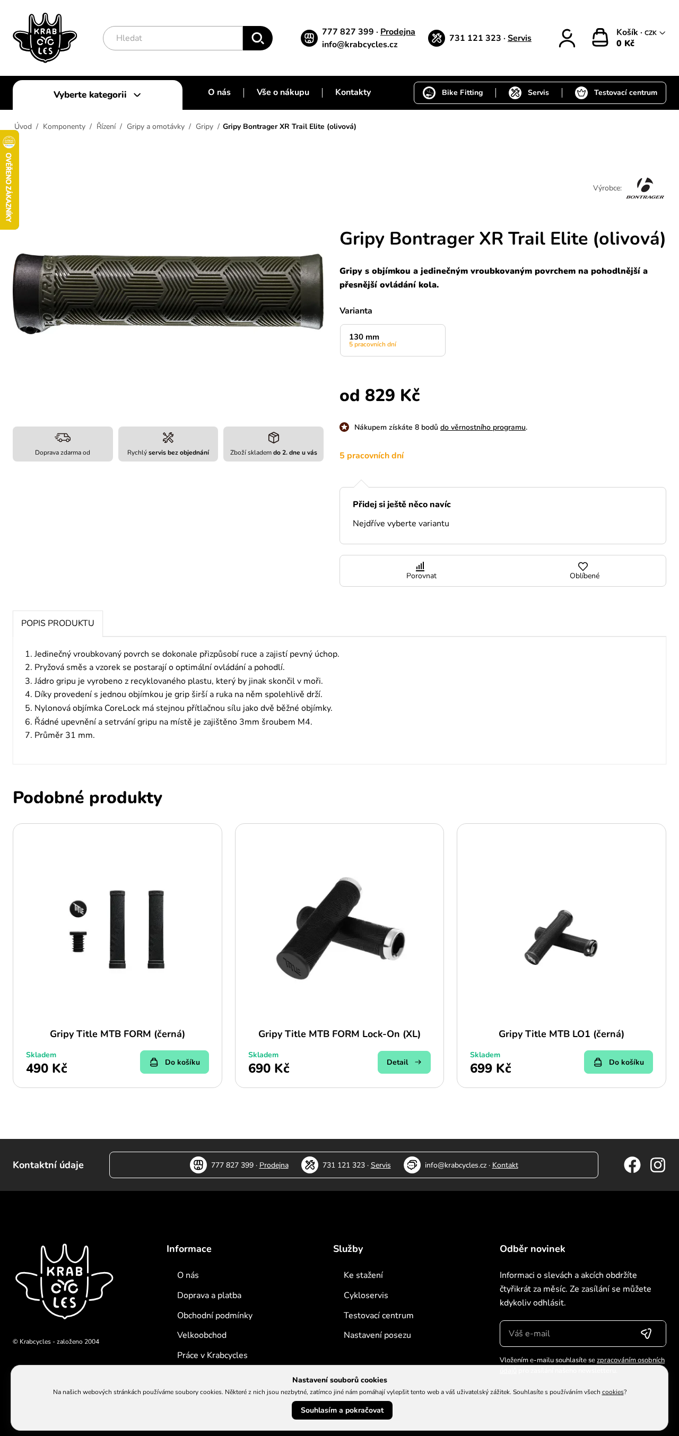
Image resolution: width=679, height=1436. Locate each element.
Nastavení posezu (377, 1335)
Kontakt (505, 1165)
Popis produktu (57, 623)
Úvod (23, 126)
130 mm (372, 340)
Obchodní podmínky (215, 1315)
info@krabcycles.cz (360, 44)
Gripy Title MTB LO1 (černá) (561, 1034)
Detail (397, 1062)
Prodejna (397, 32)
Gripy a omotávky (156, 126)
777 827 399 (349, 32)
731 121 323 (476, 38)
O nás (219, 92)
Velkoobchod (202, 1335)
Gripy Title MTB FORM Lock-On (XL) (339, 1034)
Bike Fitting (462, 93)
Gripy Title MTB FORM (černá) (117, 1034)
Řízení (106, 126)
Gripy (204, 126)
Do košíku (182, 1062)
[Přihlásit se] (646, 1333)
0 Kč (625, 43)
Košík (628, 32)
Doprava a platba (209, 1295)
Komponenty (64, 126)
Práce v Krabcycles (212, 1355)
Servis (520, 38)
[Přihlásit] (567, 38)
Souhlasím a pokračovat (342, 1410)
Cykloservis (366, 1295)
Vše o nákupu (283, 92)
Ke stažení (363, 1275)
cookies (613, 1392)
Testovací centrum (625, 93)
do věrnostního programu (483, 427)
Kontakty (353, 92)
